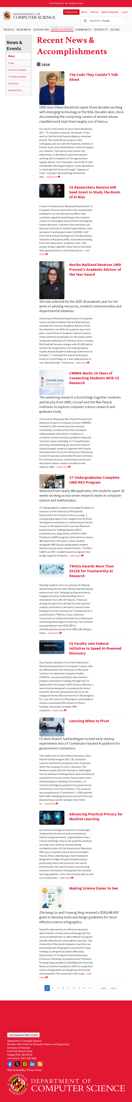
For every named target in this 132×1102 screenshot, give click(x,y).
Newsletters (15, 90)
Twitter (17, 1064)
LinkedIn (32, 1064)
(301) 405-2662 (29, 1058)
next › (104, 988)
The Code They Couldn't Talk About (93, 77)
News (11, 56)
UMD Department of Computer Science (29, 15)
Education (41, 29)
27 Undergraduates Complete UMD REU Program (94, 480)
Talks (11, 63)
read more (52, 176)
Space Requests (109, 12)
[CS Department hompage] (66, 1083)
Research (24, 29)
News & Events (62, 29)
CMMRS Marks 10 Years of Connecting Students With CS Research (94, 378)
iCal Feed (13, 83)
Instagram (25, 1064)
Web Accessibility (16, 1070)
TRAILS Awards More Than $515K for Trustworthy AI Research (91, 571)
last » (114, 988)
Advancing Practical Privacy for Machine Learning (96, 816)
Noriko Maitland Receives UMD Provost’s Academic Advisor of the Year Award (95, 269)
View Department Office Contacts (23, 1034)
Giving (115, 29)
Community (83, 29)
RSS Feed (40, 1064)
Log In (125, 12)
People (9, 29)
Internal (94, 12)
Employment (71, 12)
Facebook (9, 1064)
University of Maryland (66, 3)
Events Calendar (17, 69)
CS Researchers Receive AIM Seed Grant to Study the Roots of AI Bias (94, 192)
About (84, 12)
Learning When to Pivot (89, 720)
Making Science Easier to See (93, 888)
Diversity (101, 29)
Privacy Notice (34, 1070)
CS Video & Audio (17, 76)
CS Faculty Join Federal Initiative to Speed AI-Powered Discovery (95, 648)
